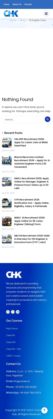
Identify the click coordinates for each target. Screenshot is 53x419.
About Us (17, 4)
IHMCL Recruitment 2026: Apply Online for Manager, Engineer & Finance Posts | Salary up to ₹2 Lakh (31, 183)
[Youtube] (17, 312)
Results (28, 4)
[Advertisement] (26, 56)
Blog (22, 20)
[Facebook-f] (8, 312)
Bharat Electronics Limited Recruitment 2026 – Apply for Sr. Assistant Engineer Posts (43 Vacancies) (32, 162)
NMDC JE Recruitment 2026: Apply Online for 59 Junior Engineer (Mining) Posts (29, 221)
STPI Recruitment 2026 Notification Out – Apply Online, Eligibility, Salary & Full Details (31, 203)
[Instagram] (13, 312)
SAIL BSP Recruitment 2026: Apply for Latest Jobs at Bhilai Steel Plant (31, 142)
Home (6, 4)
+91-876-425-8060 (26, 386)
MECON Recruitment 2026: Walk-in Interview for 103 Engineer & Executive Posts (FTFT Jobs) (32, 239)
